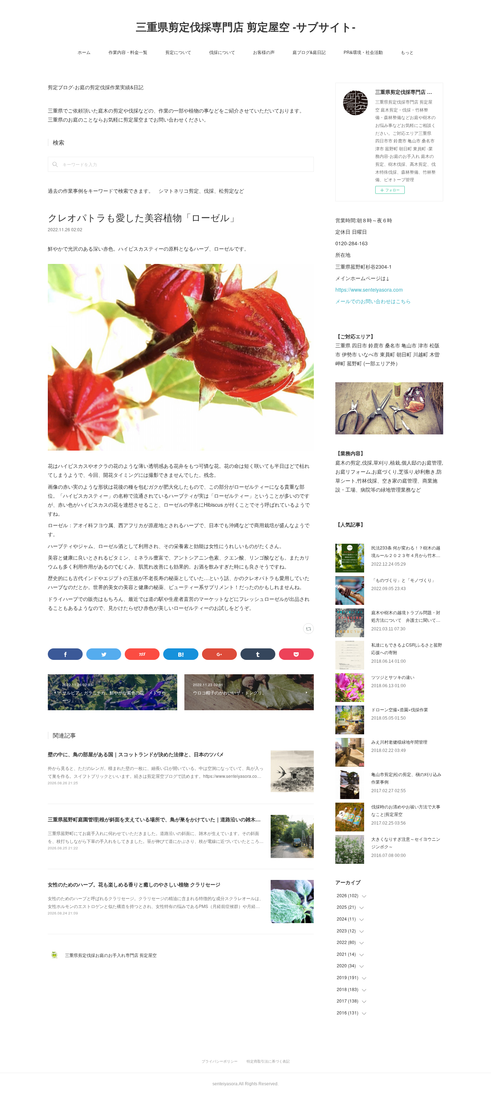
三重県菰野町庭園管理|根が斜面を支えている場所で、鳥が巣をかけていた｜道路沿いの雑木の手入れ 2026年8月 (175, 819)
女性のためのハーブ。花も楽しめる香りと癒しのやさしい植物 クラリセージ (134, 884)
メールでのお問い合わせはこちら (373, 301)
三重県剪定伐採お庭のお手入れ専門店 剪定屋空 (113, 955)
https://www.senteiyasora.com (369, 289)
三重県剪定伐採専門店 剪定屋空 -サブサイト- (245, 27)
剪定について (178, 52)
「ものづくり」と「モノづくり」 (403, 580)
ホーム (84, 52)
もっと (407, 52)
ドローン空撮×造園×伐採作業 (399, 709)
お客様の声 (264, 52)
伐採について (222, 52)
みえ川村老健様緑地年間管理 (399, 742)
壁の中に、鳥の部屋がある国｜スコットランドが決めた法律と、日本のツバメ (136, 754)
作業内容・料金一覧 (128, 52)
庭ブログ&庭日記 (309, 52)
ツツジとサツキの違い (392, 677)
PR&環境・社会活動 (363, 52)
